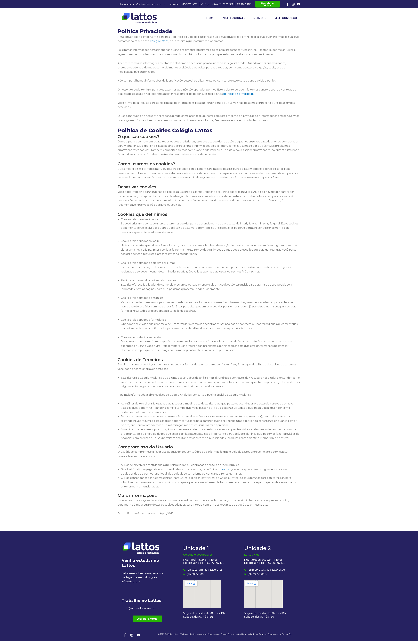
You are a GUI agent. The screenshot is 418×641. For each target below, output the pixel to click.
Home (210, 18)
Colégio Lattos (159, 41)
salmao (226, 469)
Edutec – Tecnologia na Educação (275, 634)
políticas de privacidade (238, 93)
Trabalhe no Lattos (141, 600)
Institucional (233, 18)
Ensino (257, 18)
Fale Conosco (285, 18)
